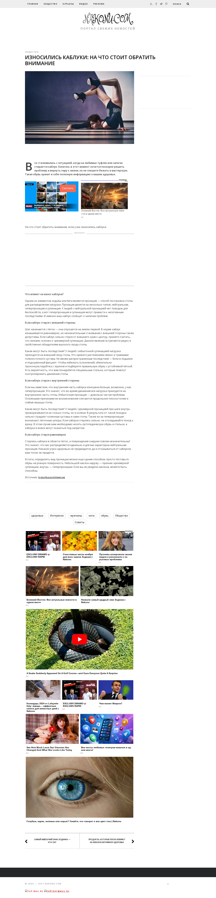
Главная (32, 4)
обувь (104, 515)
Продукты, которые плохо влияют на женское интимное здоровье (107, 841)
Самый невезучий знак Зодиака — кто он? (52, 841)
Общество (50, 4)
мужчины (76, 515)
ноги (91, 515)
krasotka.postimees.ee (51, 477)
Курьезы (68, 4)
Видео (83, 4)
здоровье (37, 515)
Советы (79, 522)
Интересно (57, 515)
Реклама (99, 4)
